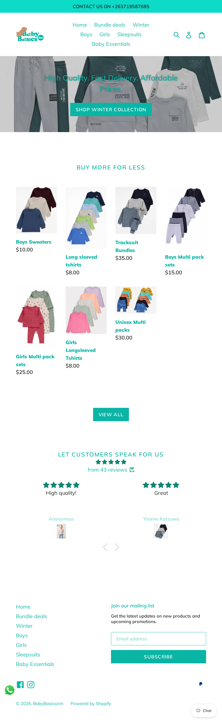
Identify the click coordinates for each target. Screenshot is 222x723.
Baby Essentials (111, 44)
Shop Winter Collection (111, 109)
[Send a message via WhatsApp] (9, 690)
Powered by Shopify (91, 703)
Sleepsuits (129, 34)
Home (80, 24)
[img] (111, 462)
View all (111, 414)
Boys (86, 34)
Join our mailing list (132, 606)
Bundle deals (109, 24)
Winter (141, 24)
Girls (104, 34)
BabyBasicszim (48, 703)
